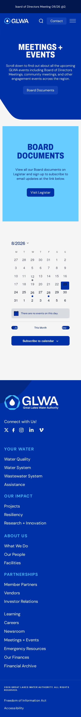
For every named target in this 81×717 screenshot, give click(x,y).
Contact (56, 21)
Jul (16, 327)
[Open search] (41, 21)
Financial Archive (20, 665)
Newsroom (14, 631)
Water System (17, 467)
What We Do (16, 545)
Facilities (12, 562)
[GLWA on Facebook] (13, 430)
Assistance (14, 484)
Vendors (12, 592)
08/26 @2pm (60, 6)
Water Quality (17, 459)
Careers (11, 622)
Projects (12, 506)
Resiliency (13, 514)
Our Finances (16, 657)
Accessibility (14, 708)
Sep (64, 327)
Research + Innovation (25, 523)
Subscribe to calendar (38, 341)
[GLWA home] (16, 21)
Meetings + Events (21, 639)
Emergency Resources (25, 648)
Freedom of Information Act (25, 700)
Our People (14, 554)
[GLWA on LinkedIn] (31, 430)
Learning (12, 613)
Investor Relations (21, 601)
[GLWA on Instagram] (21, 430)
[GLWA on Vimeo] (41, 430)
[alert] (40, 313)
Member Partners (20, 584)
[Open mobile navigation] (73, 21)
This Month (40, 327)
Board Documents (40, 90)
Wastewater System (23, 476)
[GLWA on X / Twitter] (6, 430)
